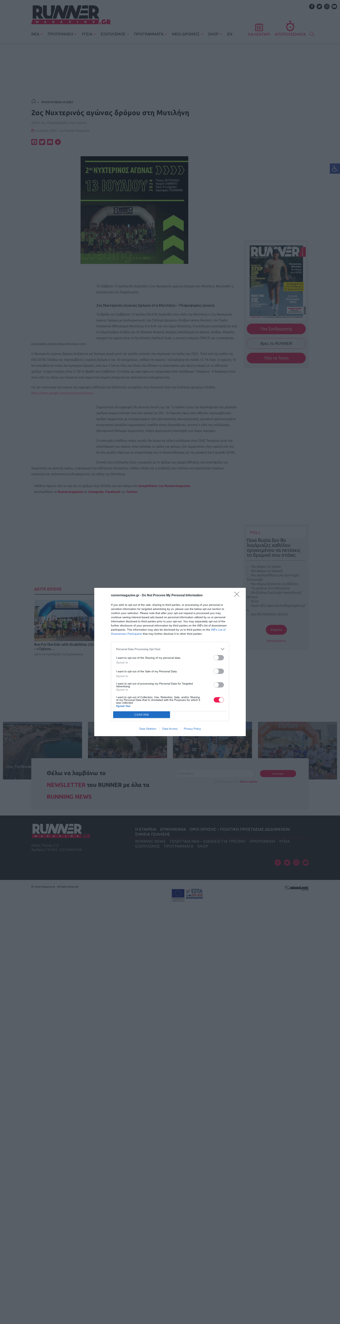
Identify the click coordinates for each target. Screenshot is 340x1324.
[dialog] (170, 662)
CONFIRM (141, 714)
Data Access (170, 728)
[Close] (238, 595)
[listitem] (170, 649)
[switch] (219, 657)
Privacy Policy (192, 728)
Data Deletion (147, 728)
